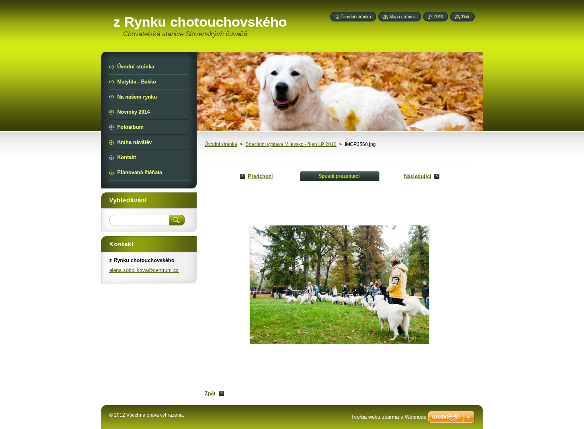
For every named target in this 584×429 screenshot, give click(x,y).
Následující (417, 176)
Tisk (465, 16)
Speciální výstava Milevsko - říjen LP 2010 (291, 144)
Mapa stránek (402, 16)
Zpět (210, 393)
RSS (438, 16)
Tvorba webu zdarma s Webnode (388, 417)
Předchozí (260, 176)
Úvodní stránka (221, 144)
